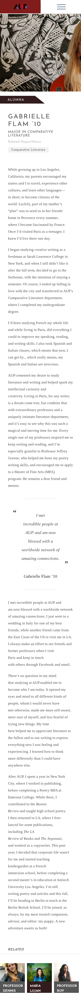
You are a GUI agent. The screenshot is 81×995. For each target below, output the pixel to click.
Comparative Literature (28, 150)
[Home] (20, 6)
